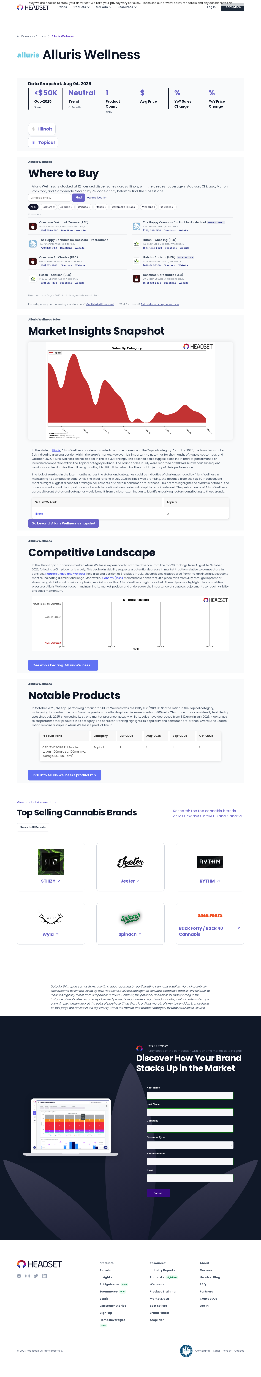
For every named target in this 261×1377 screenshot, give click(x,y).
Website (81, 230)
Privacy (227, 1350)
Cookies (239, 1350)
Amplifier (157, 1320)
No (230, 3)
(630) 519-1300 (152, 265)
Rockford (48, 207)
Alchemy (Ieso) (112, 578)
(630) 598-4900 (48, 230)
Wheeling (148, 207)
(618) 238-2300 (152, 283)
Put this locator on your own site (160, 304)
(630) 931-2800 (48, 265)
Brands (62, 7)
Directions (67, 230)
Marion (101, 207)
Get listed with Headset (100, 304)
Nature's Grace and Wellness (65, 574)
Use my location (97, 197)
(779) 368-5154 (152, 230)
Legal (216, 1350)
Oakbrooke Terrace (124, 207)
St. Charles (167, 207)
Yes (225, 3)
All (33, 207)
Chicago (84, 207)
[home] (33, 7)
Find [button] (79, 197)
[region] (130, 254)
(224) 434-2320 (152, 248)
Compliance (203, 1350)
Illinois (56, 450)
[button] (81, 7)
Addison (66, 207)
